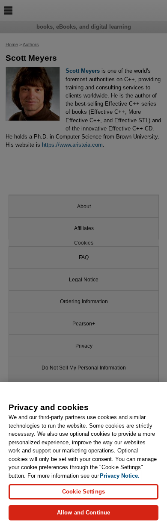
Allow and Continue (83, 512)
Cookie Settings (83, 491)
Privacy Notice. (120, 476)
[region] (83, 454)
